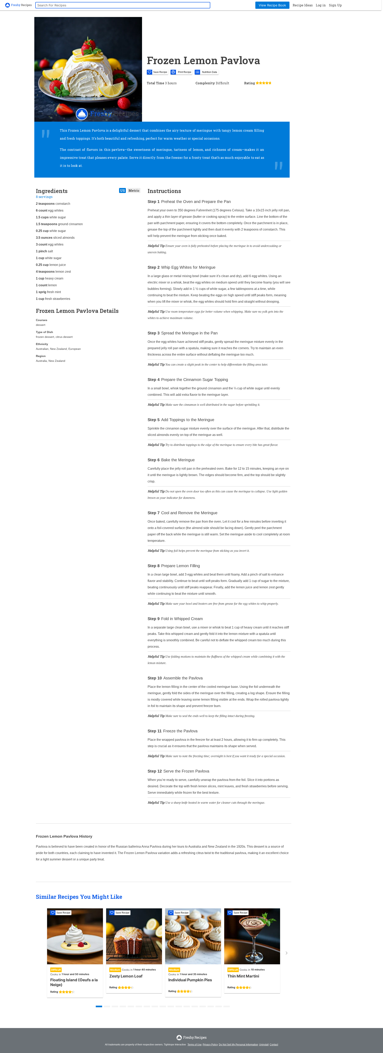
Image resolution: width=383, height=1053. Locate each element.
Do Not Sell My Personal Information (238, 1044)
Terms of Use (195, 1044)
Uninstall (264, 1044)
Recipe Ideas (303, 5)
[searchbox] (122, 5)
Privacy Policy (210, 1044)
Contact (274, 1044)
